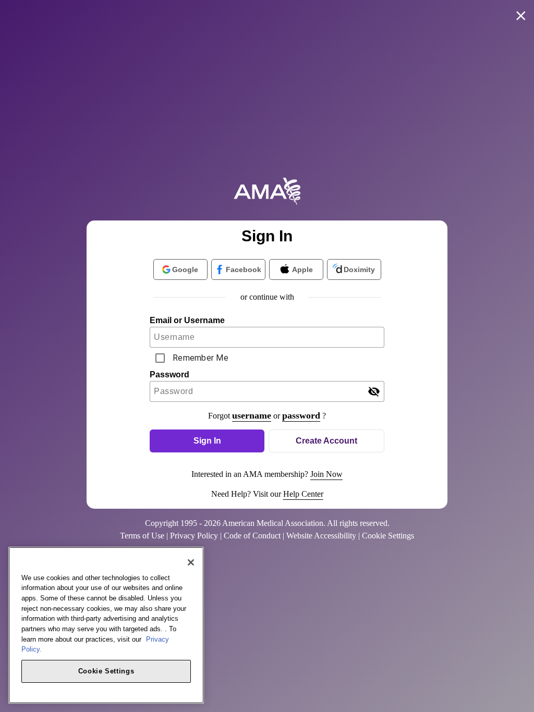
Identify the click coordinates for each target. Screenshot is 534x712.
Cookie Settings (106, 671)
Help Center (303, 493)
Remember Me (200, 358)
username (251, 415)
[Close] (190, 562)
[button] (207, 440)
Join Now (326, 474)
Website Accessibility (321, 535)
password (301, 415)
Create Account (326, 440)
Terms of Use (142, 535)
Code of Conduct (252, 535)
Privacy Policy (194, 535)
